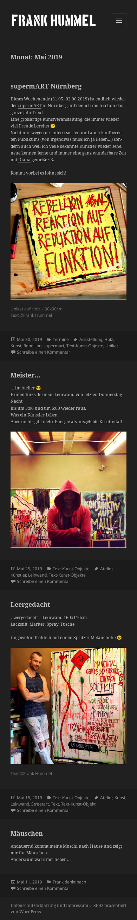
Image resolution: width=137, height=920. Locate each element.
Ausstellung (90, 339)
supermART (29, 106)
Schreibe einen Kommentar (43, 352)
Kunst (16, 346)
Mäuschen (27, 833)
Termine (61, 339)
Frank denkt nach (69, 882)
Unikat (111, 346)
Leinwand (37, 575)
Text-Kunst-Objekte (84, 346)
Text (55, 804)
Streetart (40, 804)
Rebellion (32, 346)
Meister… (25, 375)
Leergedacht (30, 604)
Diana (24, 160)
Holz (108, 339)
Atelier (106, 569)
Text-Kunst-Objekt (78, 804)
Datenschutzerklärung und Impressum (49, 905)
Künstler (18, 575)
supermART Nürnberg (46, 86)
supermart (54, 346)
